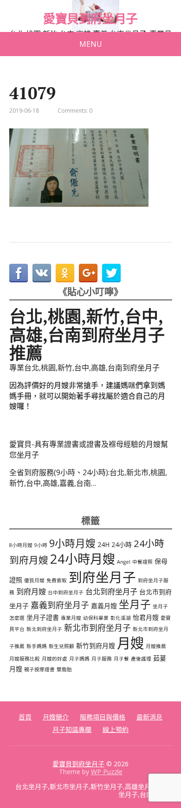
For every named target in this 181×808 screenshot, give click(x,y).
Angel (123, 562)
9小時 (40, 545)
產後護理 (141, 658)
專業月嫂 (71, 618)
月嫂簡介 (56, 717)
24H (103, 544)
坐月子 (135, 604)
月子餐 (121, 658)
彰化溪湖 (120, 618)
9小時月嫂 (72, 543)
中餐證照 (142, 562)
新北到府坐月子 (44, 629)
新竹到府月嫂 (95, 645)
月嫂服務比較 (24, 658)
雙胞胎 (64, 669)
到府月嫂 (31, 591)
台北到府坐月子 (111, 591)
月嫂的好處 (54, 658)
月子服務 (101, 658)
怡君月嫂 (146, 617)
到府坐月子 (102, 577)
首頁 (25, 717)
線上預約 (116, 729)
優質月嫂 (34, 580)
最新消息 (149, 717)
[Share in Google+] (88, 273)
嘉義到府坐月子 (60, 605)
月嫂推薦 (156, 646)
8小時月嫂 (20, 545)
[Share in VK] (41, 273)
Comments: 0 (75, 111)
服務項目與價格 (102, 717)
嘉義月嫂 (104, 605)
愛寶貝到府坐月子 (90, 19)
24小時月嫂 (82, 558)
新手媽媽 (36, 646)
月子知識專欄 (71, 729)
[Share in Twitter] (111, 273)
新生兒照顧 (61, 646)
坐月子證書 (42, 617)
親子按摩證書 (39, 669)
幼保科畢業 (96, 618)
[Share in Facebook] (18, 273)
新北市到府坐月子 (97, 627)
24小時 (121, 544)
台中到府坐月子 (66, 592)
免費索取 (56, 580)
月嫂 (130, 643)
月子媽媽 (79, 658)
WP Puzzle (107, 771)
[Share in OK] (65, 273)
